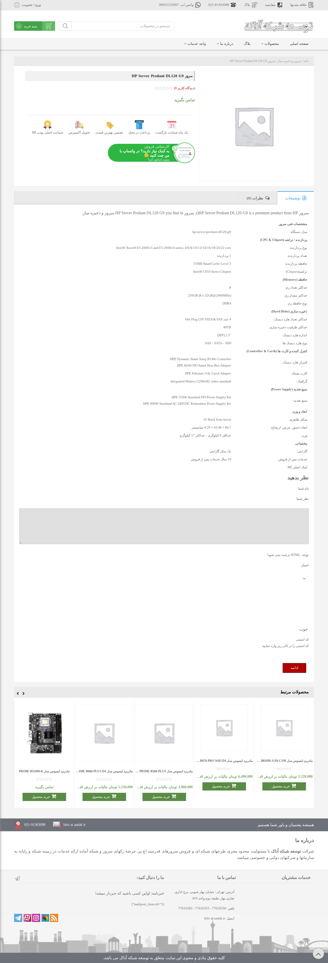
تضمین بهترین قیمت (109, 132)
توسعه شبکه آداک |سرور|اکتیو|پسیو (278, 25)
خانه (306, 61)
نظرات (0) (255, 198)
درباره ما (226, 44)
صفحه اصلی (299, 44)
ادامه (294, 668)
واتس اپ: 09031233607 (176, 5)
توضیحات (292, 198)
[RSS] (54, 918)
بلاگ (247, 5)
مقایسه (270, 5)
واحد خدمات (197, 44)
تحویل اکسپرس (79, 132)
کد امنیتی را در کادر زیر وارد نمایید (285, 646)
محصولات (271, 44)
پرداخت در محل (139, 132)
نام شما (303, 488)
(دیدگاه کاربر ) (184, 88)
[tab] (295, 198)
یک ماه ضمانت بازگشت (171, 132)
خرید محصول (281, 786)
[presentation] (23, 694)
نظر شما (302, 499)
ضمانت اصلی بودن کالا (47, 132)
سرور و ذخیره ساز (289, 61)
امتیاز (305, 565)
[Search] (65, 26)
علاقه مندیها (298, 5)
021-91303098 (218, 5)
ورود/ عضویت (31, 5)
